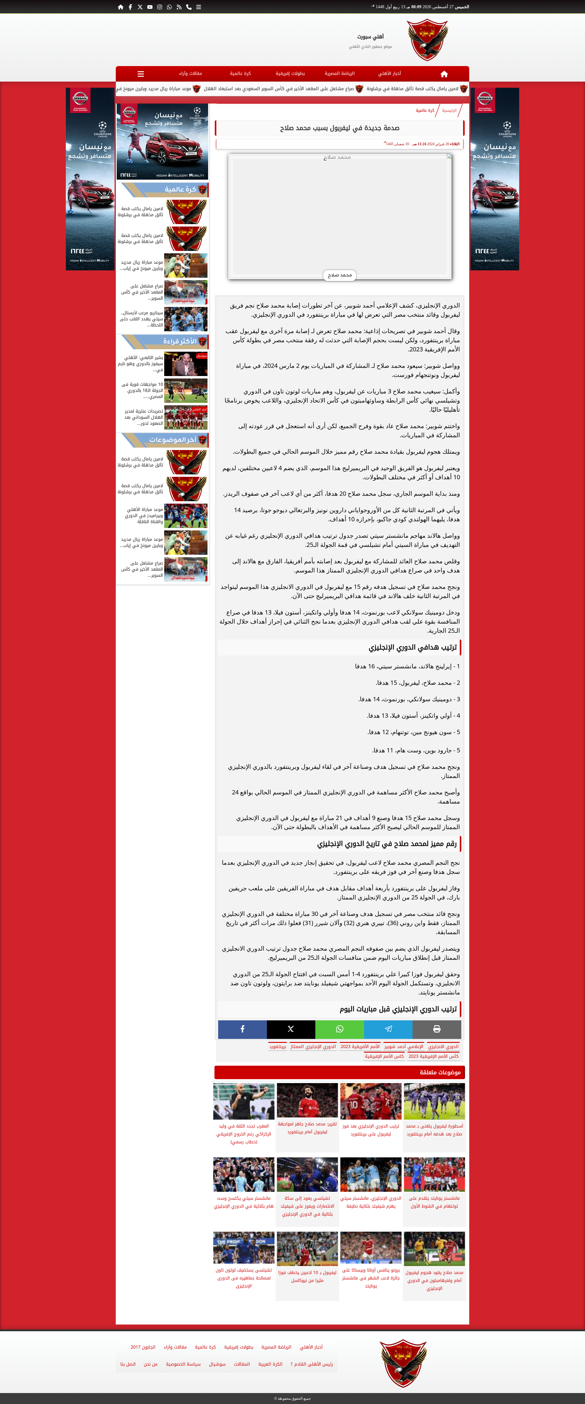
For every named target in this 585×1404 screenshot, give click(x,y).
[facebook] (242, 1029)
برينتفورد (277, 1047)
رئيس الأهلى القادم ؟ (312, 1364)
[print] (437, 1029)
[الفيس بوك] (130, 7)
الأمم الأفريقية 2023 (360, 1047)
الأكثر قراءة (180, 341)
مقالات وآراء (190, 73)
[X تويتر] (140, 7)
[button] (123, 142)
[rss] (179, 7)
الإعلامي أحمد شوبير (404, 1047)
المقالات (242, 1364)
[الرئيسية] (121, 7)
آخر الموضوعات (173, 440)
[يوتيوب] (150, 7)
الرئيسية (449, 110)
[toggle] (140, 74)
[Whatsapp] (169, 7)
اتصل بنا (128, 1364)
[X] (291, 1029)
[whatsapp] (339, 1029)
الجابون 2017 (143, 1347)
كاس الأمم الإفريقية (384, 1056)
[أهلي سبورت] (427, 40)
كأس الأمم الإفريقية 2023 (434, 1056)
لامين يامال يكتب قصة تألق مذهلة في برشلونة (455, 89)
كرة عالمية (240, 73)
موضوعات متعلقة (440, 1072)
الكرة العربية (270, 1364)
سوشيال (217, 1364)
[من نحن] (189, 7)
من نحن (151, 1364)
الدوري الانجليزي (443, 1047)
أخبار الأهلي (389, 73)
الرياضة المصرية (340, 73)
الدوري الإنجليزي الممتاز (313, 1047)
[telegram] (388, 1029)
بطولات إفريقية (290, 73)
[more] (199, 7)
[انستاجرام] (160, 7)
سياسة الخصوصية (183, 1364)
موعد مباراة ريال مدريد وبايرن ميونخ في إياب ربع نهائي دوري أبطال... (167, 89)
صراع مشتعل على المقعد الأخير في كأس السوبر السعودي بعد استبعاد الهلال (322, 89)
